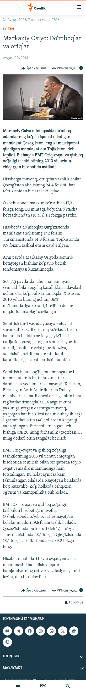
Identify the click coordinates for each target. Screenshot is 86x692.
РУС (43, 686)
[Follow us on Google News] (73, 631)
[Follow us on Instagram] (40, 631)
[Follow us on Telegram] (18, 631)
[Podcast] (7, 642)
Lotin (8, 29)
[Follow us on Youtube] (7, 631)
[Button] (33, 68)
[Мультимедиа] (18, 686)
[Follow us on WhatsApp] (51, 631)
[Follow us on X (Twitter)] (62, 631)
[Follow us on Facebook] (29, 631)
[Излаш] (68, 686)
